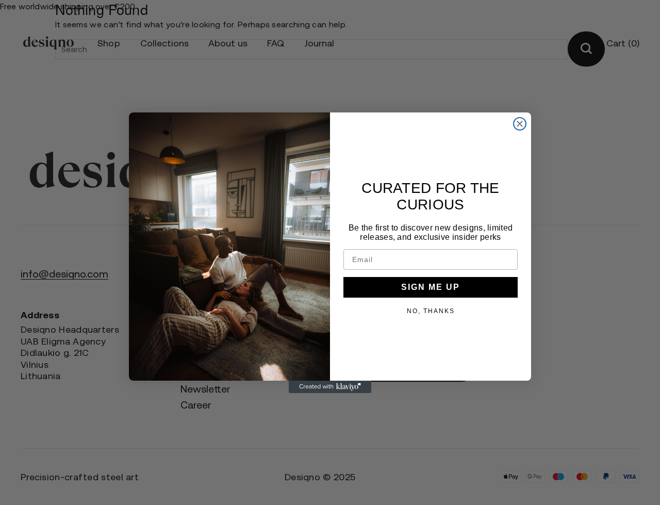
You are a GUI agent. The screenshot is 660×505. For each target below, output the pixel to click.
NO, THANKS (431, 310)
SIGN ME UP (430, 287)
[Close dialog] (520, 124)
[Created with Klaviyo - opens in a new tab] (330, 387)
